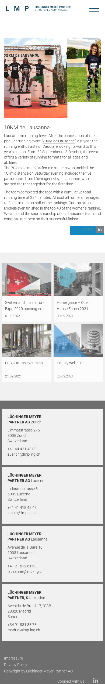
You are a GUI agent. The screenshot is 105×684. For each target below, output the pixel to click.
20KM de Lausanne (59, 141)
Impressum (13, 658)
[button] (87, 230)
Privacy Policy (15, 665)
